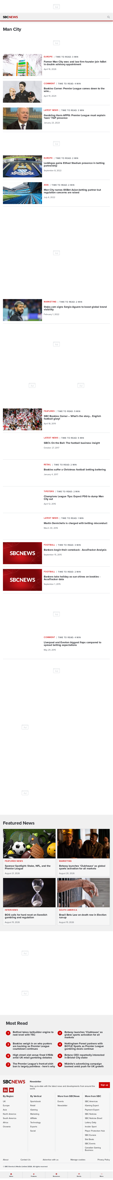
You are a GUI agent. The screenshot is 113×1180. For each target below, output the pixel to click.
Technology (35, 1122)
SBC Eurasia (90, 1135)
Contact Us (26, 1159)
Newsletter (62, 1105)
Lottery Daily (90, 1122)
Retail (32, 1105)
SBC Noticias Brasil (93, 1118)
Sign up (104, 1085)
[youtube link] (11, 1090)
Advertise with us (50, 1159)
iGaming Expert (92, 1105)
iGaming (34, 1109)
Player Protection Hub (95, 1130)
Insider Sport (91, 1126)
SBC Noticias (91, 1114)
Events (61, 1101)
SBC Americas (91, 1101)
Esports (33, 1126)
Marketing (34, 1114)
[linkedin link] (5, 1090)
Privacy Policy (104, 1159)
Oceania (6, 1126)
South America (9, 1118)
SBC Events (90, 1143)
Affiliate (33, 1118)
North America (9, 1114)
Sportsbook (35, 1101)
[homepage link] (10, 17)
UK (4, 1101)
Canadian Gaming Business (93, 1149)
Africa (5, 1122)
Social (33, 1130)
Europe (6, 1105)
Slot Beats (89, 1139)
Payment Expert (92, 1109)
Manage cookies (78, 1159)
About (5, 1159)
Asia (5, 1109)
